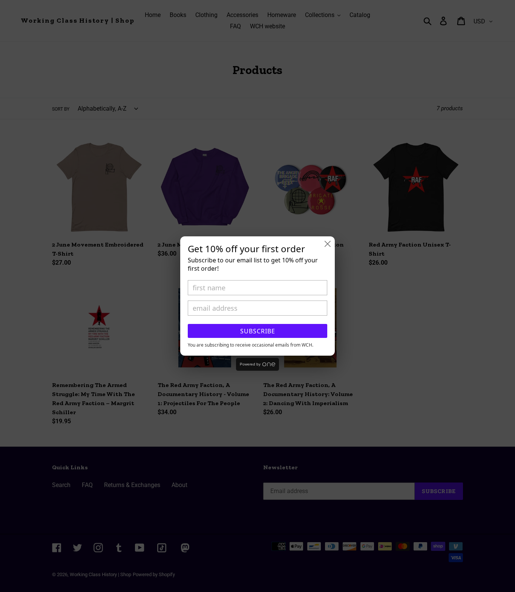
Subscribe (257, 331)
